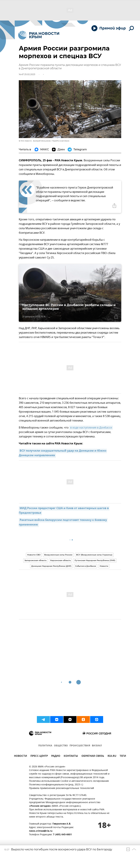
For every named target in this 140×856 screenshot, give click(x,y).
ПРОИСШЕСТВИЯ (79, 746)
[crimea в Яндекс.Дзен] (70, 719)
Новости (104, 566)
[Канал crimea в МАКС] (96, 719)
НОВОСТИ (20, 756)
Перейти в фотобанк (60, 141)
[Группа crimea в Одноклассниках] (83, 719)
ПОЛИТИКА (45, 746)
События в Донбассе (85, 566)
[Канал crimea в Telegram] (43, 719)
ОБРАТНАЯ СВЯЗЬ (92, 756)
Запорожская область (35, 560)
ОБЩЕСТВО (61, 746)
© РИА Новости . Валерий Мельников (35, 141)
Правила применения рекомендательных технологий (61, 788)
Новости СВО (33, 555)
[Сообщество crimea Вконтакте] (56, 719)
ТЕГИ (123, 756)
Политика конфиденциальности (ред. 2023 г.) (56, 785)
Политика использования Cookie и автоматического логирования (69, 781)
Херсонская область (60, 560)
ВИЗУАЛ (97, 746)
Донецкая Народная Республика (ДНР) (51, 566)
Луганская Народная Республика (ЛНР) (94, 560)
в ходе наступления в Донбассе (91, 428)
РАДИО (55, 756)
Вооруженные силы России (58, 555)
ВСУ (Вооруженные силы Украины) (94, 555)
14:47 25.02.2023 (27, 74)
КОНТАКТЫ (71, 756)
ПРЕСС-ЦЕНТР (39, 756)
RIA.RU (112, 756)
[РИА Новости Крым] (38, 35)
